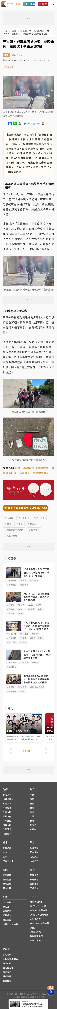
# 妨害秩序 (34, 530)
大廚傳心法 (35, 919)
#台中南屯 (34, 580)
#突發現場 (9, 67)
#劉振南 (10, 609)
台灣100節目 (36, 901)
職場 (32, 820)
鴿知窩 (6, 906)
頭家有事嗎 (35, 940)
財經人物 (7, 803)
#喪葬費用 (11, 585)
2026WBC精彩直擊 (39, 923)
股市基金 (7, 795)
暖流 (5, 856)
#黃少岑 (21, 605)
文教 (32, 816)
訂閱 (38, 123)
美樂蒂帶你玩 (36, 936)
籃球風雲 (34, 875)
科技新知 (7, 816)
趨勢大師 (7, 825)
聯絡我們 (7, 972)
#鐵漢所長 (24, 585)
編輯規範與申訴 (10, 959)
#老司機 (35, 634)
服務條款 (7, 980)
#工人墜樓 (11, 580)
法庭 (5, 852)
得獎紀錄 (7, 963)
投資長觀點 (8, 799)
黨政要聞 (34, 848)
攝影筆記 (7, 919)
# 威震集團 (24, 517)
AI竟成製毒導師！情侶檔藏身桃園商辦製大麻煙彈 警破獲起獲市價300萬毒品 (30, 32)
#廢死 (22, 691)
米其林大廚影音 (10, 924)
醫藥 (32, 808)
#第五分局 (11, 642)
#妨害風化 (11, 634)
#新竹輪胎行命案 (37, 687)
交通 (32, 795)
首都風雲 (34, 861)
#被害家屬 (11, 691)
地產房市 (7, 833)
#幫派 (20, 613)
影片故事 (7, 911)
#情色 (40, 638)
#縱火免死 (22, 687)
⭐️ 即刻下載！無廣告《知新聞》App (25, 507)
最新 (17, 4)
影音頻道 (7, 902)
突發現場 (7, 848)
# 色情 (8, 524)
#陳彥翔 (10, 687)
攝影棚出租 (8, 967)
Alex (19, 55)
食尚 (32, 803)
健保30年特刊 (37, 932)
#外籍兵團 (11, 638)
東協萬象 (7, 884)
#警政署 (31, 609)
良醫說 (33, 927)
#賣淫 (32, 638)
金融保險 (7, 812)
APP (47, 123)
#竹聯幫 (10, 605)
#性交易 (23, 642)
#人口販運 (24, 634)
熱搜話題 (7, 879)
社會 (6, 55)
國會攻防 (34, 852)
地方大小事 (8, 861)
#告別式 (21, 609)
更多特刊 (28, 751)
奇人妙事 (7, 888)
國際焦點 (7, 820)
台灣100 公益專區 (38, 910)
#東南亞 (23, 638)
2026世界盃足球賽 (39, 914)
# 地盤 (19, 524)
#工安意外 (11, 662)
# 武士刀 (32, 524)
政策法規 (7, 829)
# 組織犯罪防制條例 (14, 530)
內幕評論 (34, 856)
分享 (10, 123)
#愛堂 (38, 605)
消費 (32, 812)
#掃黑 (40, 609)
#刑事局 (10, 613)
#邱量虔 (23, 580)
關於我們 (7, 955)
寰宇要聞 (7, 875)
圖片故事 (7, 915)
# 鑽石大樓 (39, 517)
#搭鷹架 (35, 662)
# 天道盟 (9, 517)
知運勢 (33, 829)
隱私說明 (7, 976)
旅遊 (32, 799)
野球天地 (34, 879)
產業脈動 (7, 808)
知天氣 (33, 825)
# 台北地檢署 (11, 536)
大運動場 (34, 884)
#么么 (30, 605)
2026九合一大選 (38, 906)
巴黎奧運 (34, 888)
